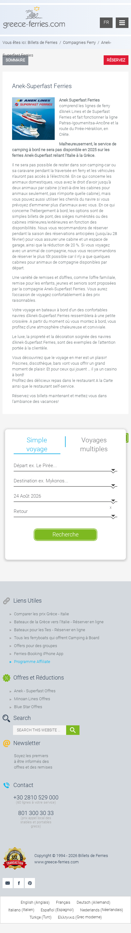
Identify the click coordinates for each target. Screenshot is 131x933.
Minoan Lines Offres (32, 698)
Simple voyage (36, 444)
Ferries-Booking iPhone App (38, 653)
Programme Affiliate (32, 661)
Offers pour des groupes (35, 645)
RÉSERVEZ (116, 60)
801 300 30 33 (36, 813)
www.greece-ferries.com (56, 862)
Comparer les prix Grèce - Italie (41, 614)
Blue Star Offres (28, 706)
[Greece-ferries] (34, 17)
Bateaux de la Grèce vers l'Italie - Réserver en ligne (59, 621)
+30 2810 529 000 (36, 797)
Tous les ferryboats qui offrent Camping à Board (56, 637)
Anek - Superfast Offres (35, 690)
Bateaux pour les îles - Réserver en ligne (49, 629)
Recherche (65, 534)
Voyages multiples (94, 444)
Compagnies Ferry (79, 42)
